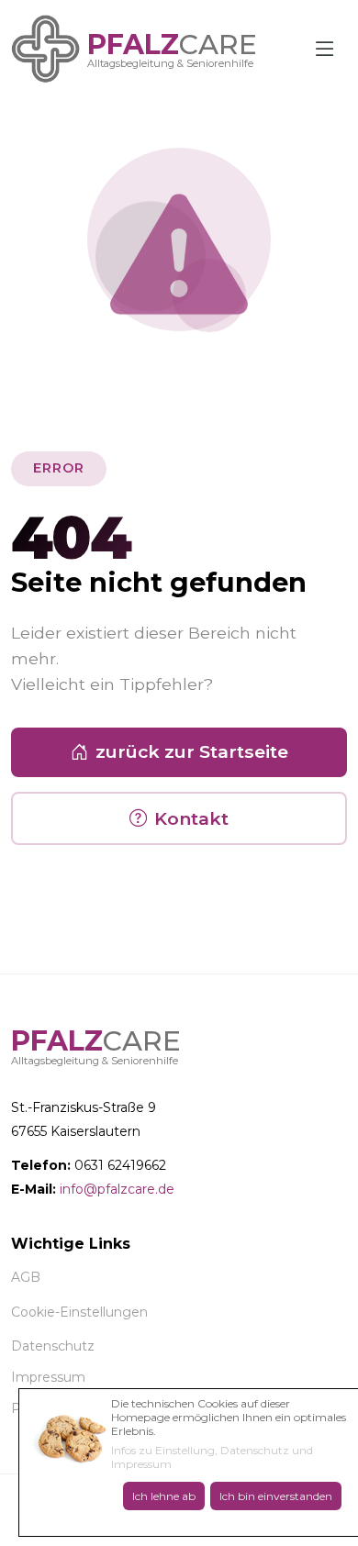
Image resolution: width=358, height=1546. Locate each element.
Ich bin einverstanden (275, 1496)
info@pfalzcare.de (117, 1189)
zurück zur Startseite (191, 751)
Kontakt (191, 818)
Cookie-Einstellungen (79, 1312)
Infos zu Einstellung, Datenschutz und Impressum (212, 1457)
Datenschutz (53, 1346)
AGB (25, 1277)
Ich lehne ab (164, 1496)
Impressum (48, 1377)
